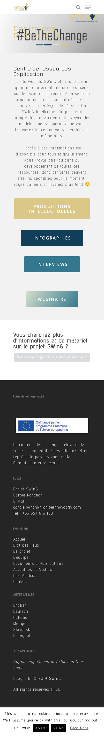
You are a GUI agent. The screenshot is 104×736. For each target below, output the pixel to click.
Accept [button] (41, 728)
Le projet (21, 551)
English (20, 605)
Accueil (20, 539)
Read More (79, 728)
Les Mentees (25, 575)
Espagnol (21, 635)
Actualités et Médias (32, 569)
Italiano (20, 617)
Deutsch (20, 611)
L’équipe (21, 557)
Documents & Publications (38, 563)
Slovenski (22, 629)
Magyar (20, 623)
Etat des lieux (26, 545)
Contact (20, 581)
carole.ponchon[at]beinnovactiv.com (47, 507)
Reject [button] (58, 728)
